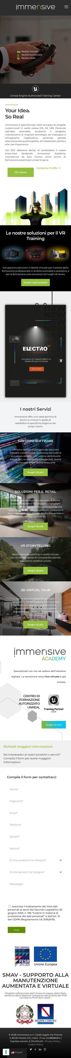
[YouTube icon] (35, 1049)
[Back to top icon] (61, 1051)
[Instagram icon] (45, 1049)
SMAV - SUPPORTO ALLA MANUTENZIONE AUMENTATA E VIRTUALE (35, 980)
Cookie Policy (35, 1044)
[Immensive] (35, 7)
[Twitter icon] (31, 1049)
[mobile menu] (66, 7)
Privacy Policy (52, 1041)
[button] (35, 472)
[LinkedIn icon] (40, 1049)
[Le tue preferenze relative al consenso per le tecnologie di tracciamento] (6, 1052)
